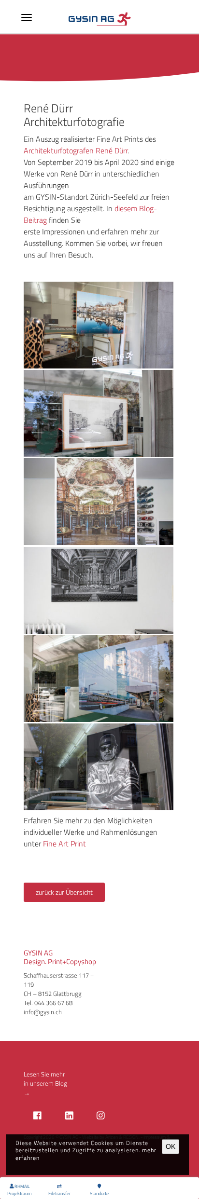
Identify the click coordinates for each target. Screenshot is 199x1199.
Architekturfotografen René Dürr (76, 150)
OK (170, 1146)
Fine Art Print (64, 843)
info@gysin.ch (43, 1012)
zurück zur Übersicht (64, 892)
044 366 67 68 (53, 1003)
